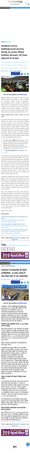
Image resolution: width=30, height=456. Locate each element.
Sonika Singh (6, 279)
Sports (9, 41)
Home (3, 41)
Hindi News (10, 266)
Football (11, 249)
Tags (3, 244)
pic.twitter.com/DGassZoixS (16, 148)
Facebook (17, 237)
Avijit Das (5, 71)
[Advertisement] (15, 25)
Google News (14, 239)
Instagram (23, 237)
